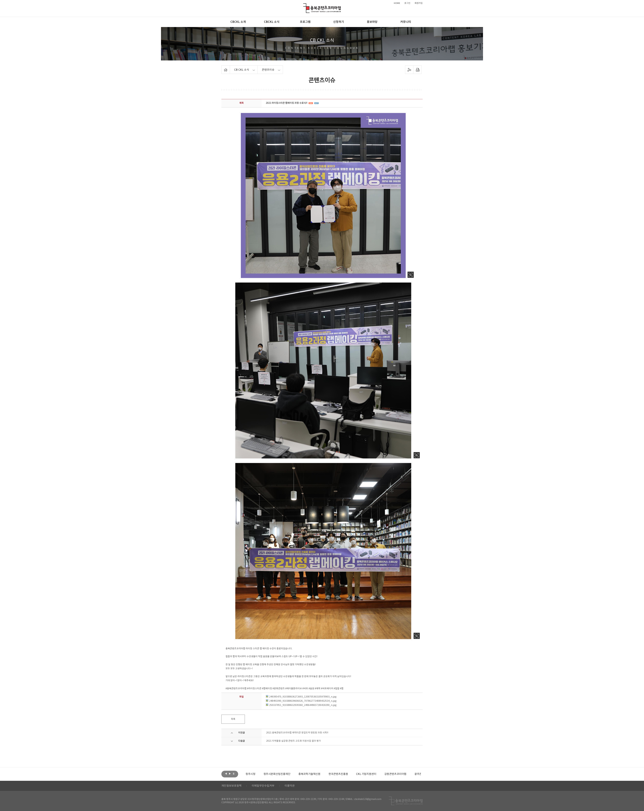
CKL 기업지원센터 (348, 774)
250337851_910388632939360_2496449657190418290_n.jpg (303, 705)
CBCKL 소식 (271, 22)
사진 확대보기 (411, 275)
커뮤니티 (405, 22)
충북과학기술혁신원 (291, 774)
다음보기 (229, 773)
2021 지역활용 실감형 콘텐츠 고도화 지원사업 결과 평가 (293, 741)
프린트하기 (417, 69)
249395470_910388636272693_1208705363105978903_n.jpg (303, 697)
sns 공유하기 (409, 69)
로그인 (407, 3)
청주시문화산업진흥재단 (259, 774)
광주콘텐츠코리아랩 (407, 774)
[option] (259, 774)
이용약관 (290, 785)
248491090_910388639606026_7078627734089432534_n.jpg (303, 701)
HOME (397, 3)
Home (222, 67)
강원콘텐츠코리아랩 (377, 774)
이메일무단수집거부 (263, 785)
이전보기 (226, 773)
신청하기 (338, 22)
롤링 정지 (233, 773)
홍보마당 (372, 22)
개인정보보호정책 (231, 785)
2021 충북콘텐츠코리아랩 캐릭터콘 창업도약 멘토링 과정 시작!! (297, 732)
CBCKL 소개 (238, 22)
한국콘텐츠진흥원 (320, 774)
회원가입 (419, 3)
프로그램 (305, 22)
